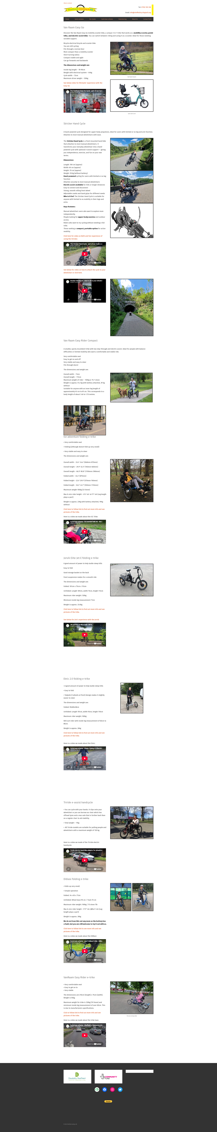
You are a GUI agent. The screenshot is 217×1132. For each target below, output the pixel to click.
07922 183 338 (146, 7)
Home (67, 19)
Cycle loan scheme (107, 19)
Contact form (147, 19)
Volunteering (122, 19)
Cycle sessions (79, 19)
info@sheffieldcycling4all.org (140, 12)
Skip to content (68, 3)
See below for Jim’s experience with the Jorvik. (81, 620)
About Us (135, 19)
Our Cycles (92, 19)
